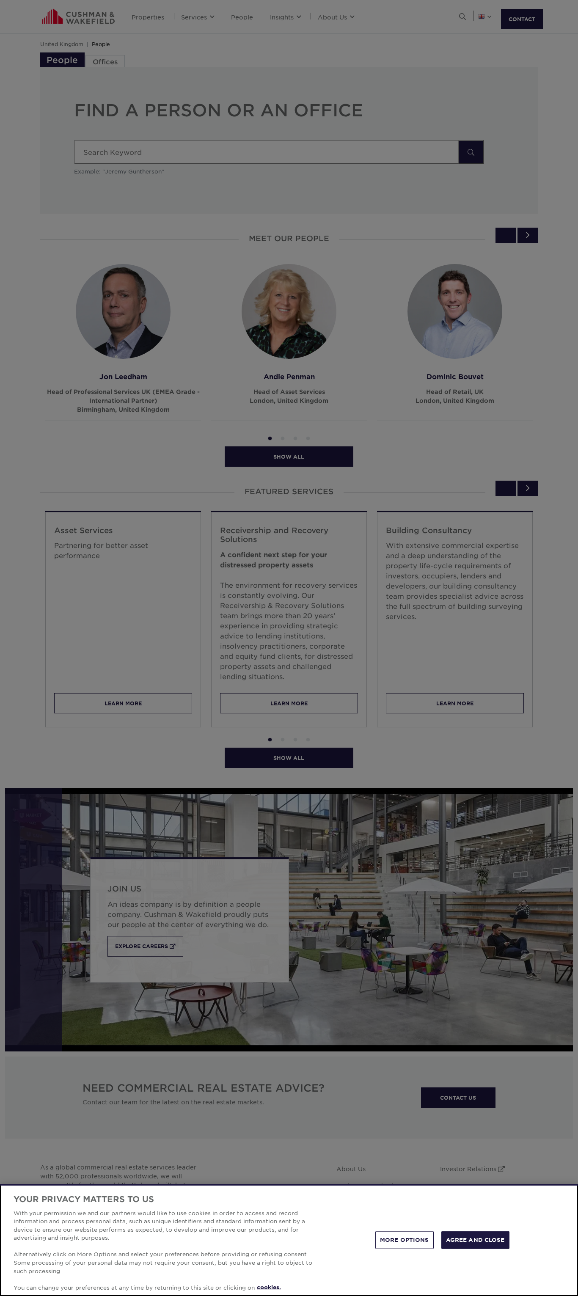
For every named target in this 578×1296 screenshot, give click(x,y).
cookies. (269, 1287)
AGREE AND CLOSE (475, 1239)
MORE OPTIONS (404, 1239)
